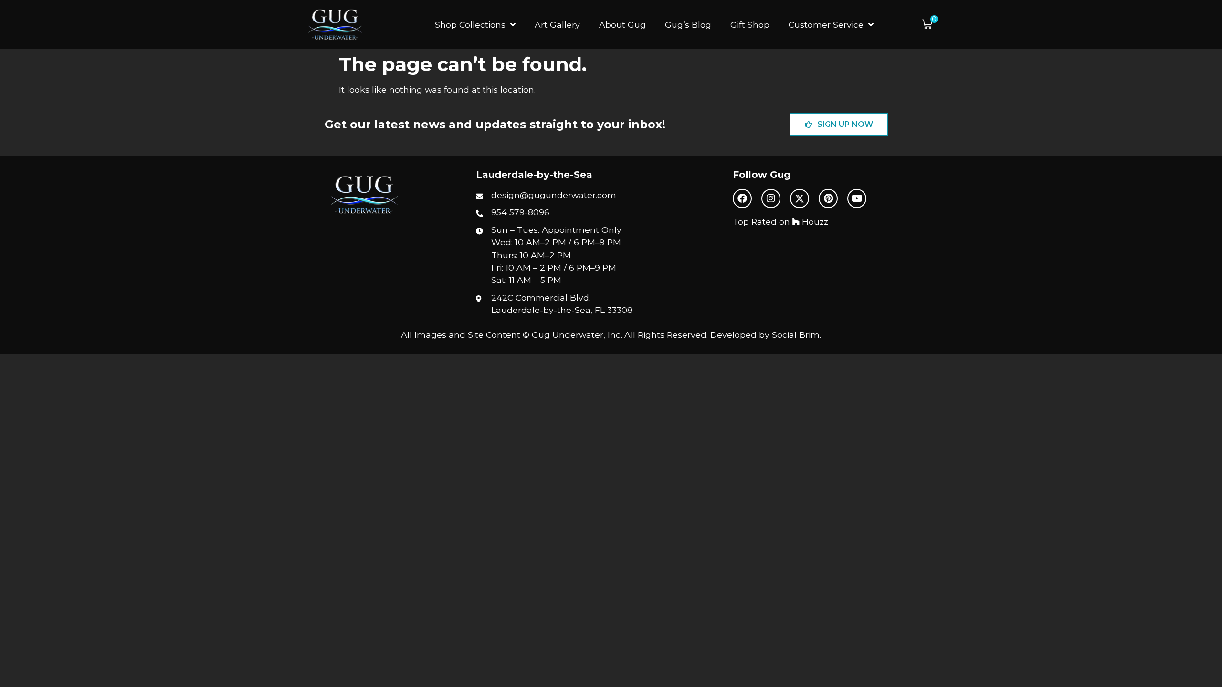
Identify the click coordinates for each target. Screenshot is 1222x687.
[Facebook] (742, 198)
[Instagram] (770, 198)
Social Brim (796, 335)
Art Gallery (557, 25)
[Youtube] (856, 198)
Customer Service (826, 25)
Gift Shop (749, 25)
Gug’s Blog (688, 25)
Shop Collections (470, 25)
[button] (930, 24)
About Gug (622, 25)
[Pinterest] (828, 198)
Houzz (814, 222)
